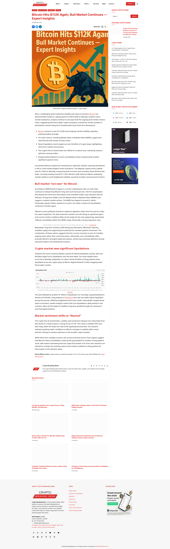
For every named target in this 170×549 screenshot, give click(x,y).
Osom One (105, 546)
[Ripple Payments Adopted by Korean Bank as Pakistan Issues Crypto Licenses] (90, 423)
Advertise (76, 4)
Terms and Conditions (75, 507)
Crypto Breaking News (50, 366)
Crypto (66, 4)
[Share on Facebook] (33, 26)
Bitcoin (35, 10)
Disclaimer (72, 505)
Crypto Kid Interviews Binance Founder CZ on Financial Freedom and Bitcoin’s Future (130, 31)
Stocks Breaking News (75, 510)
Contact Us (72, 499)
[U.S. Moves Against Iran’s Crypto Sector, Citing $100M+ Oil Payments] (50, 393)
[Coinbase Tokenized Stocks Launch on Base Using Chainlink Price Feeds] (50, 453)
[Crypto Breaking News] (40, 4)
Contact (111, 4)
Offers (86, 4)
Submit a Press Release (76, 493)
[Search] (137, 4)
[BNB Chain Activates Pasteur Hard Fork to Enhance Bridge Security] (90, 393)
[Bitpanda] (119, 516)
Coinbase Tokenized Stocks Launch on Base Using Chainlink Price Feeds (49, 467)
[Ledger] (125, 153)
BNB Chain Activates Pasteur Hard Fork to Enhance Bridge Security (89, 406)
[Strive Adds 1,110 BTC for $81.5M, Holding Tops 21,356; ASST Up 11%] (50, 423)
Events (58, 10)
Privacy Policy (73, 502)
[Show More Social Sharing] (43, 26)
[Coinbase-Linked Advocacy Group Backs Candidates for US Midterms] (90, 453)
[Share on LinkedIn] (40, 26)
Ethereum (51, 10)
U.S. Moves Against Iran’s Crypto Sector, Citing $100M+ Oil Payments (48, 406)
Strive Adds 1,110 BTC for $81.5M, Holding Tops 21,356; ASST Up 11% (48, 437)
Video (104, 4)
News (58, 4)
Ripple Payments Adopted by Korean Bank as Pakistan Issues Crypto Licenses (87, 437)
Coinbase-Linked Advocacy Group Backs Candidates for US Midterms (90, 467)
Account (96, 4)
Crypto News (42, 10)
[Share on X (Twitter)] (36, 26)
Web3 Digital (98, 546)
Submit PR (131, 3)
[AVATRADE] (125, 184)
